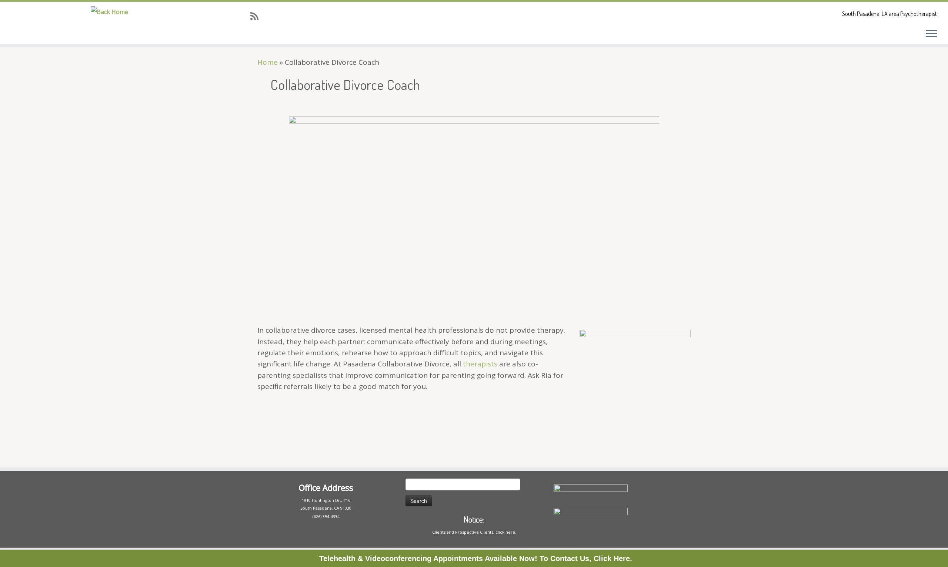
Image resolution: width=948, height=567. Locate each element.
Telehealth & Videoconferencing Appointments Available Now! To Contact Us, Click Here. (475, 558)
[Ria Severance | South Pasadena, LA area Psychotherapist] (109, 11)
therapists (480, 364)
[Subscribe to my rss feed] (256, 16)
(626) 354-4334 (326, 516)
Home (267, 62)
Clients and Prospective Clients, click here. (474, 532)
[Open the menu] (931, 34)
